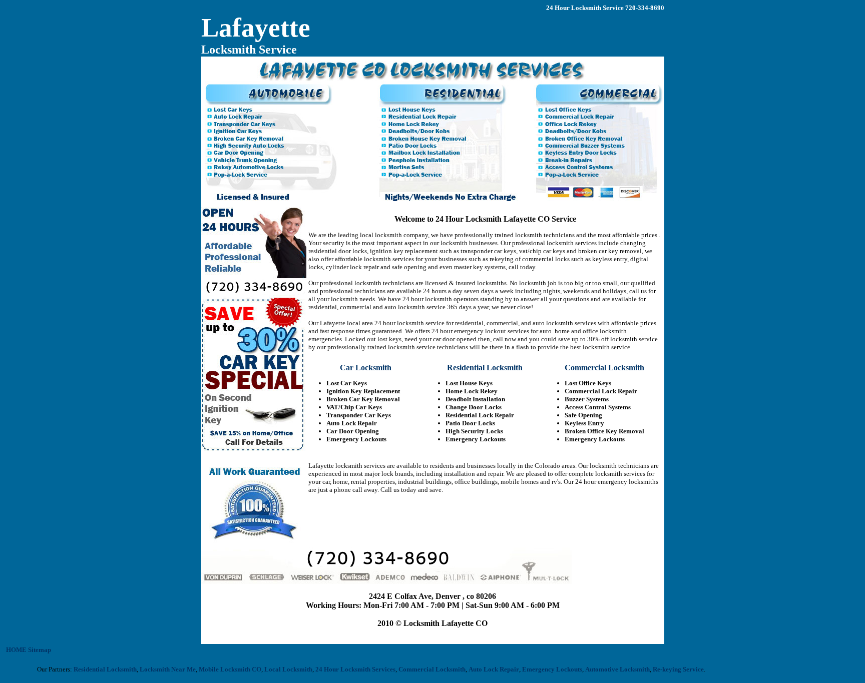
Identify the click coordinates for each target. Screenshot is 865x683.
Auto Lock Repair (482, 669)
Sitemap (39, 649)
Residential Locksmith (93, 669)
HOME (16, 649)
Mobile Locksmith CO (218, 669)
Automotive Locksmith (606, 669)
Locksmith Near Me (156, 669)
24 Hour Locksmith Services (344, 669)
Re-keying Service (666, 669)
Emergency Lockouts (541, 669)
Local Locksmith (277, 669)
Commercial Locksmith (420, 669)
